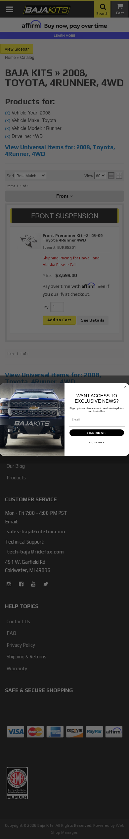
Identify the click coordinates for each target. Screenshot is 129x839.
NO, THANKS (97, 443)
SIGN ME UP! (97, 432)
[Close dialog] (125, 387)
